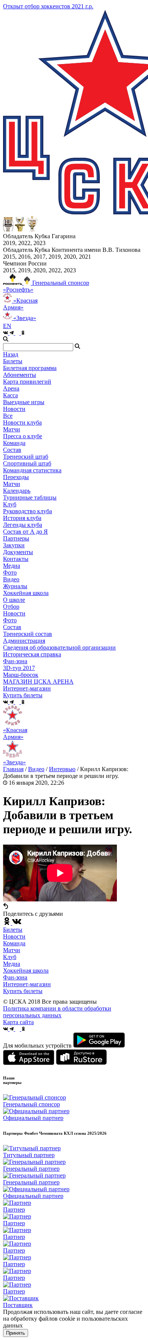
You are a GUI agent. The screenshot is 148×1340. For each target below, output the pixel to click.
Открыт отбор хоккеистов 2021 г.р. (48, 6)
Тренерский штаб (25, 456)
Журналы (15, 586)
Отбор (11, 606)
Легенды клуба (22, 525)
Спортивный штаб (27, 463)
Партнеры (16, 538)
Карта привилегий (27, 381)
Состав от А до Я (25, 531)
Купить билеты (23, 991)
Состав (12, 450)
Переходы (16, 477)
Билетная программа (30, 368)
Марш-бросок (20, 675)
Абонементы (19, 375)
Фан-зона (15, 977)
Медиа (11, 963)
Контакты (15, 559)
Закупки (14, 545)
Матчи (11, 429)
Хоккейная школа (26, 970)
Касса (10, 395)
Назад (10, 354)
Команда (14, 943)
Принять (15, 1333)
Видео (11, 579)
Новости (14, 613)
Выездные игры (23, 402)
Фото (10, 572)
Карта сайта (18, 1022)
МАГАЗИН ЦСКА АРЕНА (38, 681)
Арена (11, 388)
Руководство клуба (27, 511)
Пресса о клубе (22, 436)
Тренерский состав (27, 634)
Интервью (62, 769)
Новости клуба (22, 422)
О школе (14, 600)
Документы (18, 552)
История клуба (22, 518)
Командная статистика (32, 470)
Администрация (24, 640)
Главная (13, 769)
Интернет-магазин (27, 984)
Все (8, 415)
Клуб (9, 957)
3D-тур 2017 (19, 668)
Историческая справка (32, 654)
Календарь (16, 490)
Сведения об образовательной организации (59, 647)
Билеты (12, 929)
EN (7, 326)
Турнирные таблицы (30, 497)
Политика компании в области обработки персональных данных (57, 1011)
